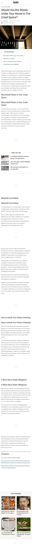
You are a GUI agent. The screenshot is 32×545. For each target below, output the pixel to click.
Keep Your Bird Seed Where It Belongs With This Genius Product (23, 534)
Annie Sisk (5, 20)
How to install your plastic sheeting (12, 61)
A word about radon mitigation (11, 64)
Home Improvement (6, 7)
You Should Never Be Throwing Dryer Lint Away (7, 533)
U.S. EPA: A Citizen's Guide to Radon (10, 457)
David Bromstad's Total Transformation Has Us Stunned (22, 513)
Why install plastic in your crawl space (13, 55)
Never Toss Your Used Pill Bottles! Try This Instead (7, 512)
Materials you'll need (8, 58)
